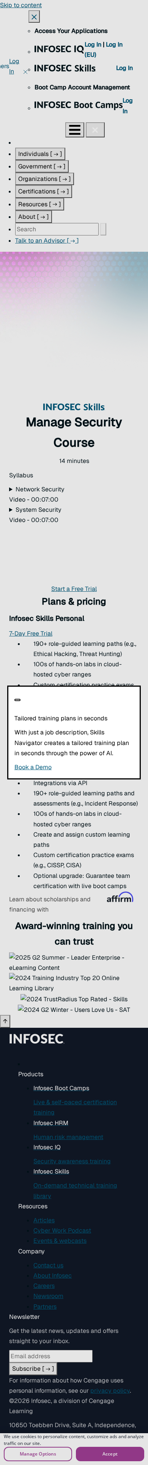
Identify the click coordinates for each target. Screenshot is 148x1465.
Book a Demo (74, 767)
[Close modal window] (17, 700)
